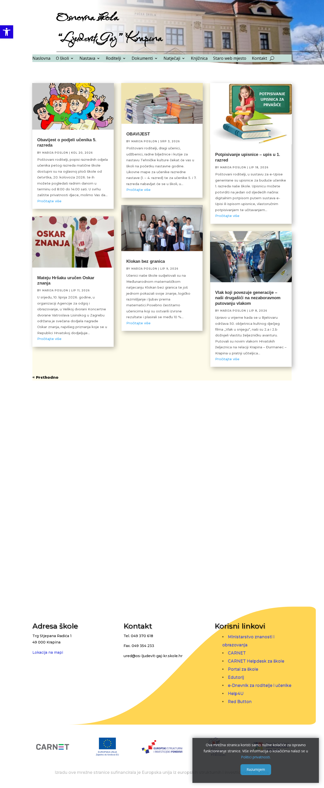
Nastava (87, 58)
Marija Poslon (55, 152)
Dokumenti (142, 58)
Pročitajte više (49, 201)
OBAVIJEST (138, 134)
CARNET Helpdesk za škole (256, 661)
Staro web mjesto (229, 58)
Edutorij (236, 677)
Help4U (236, 693)
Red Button (240, 701)
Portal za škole (243, 669)
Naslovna (41, 58)
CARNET (237, 653)
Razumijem (256, 769)
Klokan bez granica (145, 261)
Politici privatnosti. (256, 756)
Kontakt (259, 58)
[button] (6, 31)
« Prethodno (45, 377)
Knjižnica (199, 58)
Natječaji (172, 58)
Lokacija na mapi (47, 652)
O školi (62, 58)
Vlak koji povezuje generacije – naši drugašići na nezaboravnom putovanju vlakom (247, 298)
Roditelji (113, 58)
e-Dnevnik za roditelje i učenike (259, 685)
